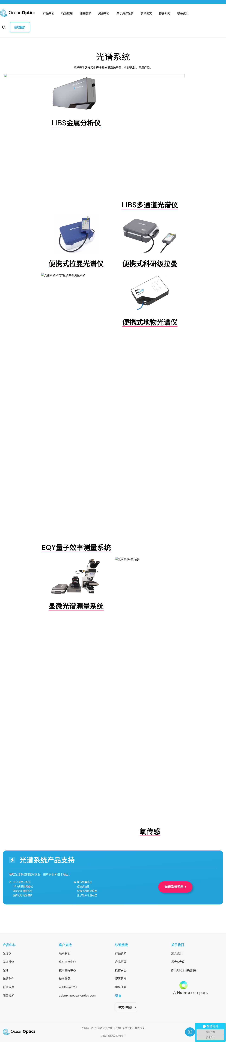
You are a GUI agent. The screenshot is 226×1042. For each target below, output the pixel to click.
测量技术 (85, 13)
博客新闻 (164, 13)
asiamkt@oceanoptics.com (77, 995)
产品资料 (120, 953)
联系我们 (183, 13)
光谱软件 (8, 978)
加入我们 (177, 953)
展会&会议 (178, 962)
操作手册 (120, 970)
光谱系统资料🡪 (175, 887)
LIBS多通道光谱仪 (150, 204)
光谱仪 (7, 953)
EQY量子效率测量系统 (76, 547)
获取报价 (20, 27)
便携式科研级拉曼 (149, 263)
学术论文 (146, 13)
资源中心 (103, 13)
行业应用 (67, 13)
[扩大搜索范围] (4, 27)
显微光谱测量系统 (76, 605)
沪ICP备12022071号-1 (113, 1035)
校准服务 (64, 978)
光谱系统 (8, 962)
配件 (5, 970)
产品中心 (48, 13)
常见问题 (120, 987)
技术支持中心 (67, 970)
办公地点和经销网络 (184, 970)
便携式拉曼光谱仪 (76, 263)
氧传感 (150, 831)
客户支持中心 (67, 962)
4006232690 (68, 987)
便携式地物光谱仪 (149, 322)
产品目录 (120, 962)
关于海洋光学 (125, 13)
